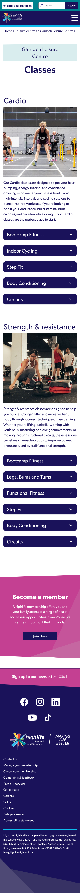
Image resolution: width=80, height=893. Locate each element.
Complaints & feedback (18, 777)
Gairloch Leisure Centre (56, 31)
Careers (8, 796)
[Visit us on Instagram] (40, 701)
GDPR (7, 802)
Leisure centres (26, 31)
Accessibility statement (18, 820)
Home (7, 31)
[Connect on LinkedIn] (55, 701)
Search (72, 5)
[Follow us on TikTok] (47, 717)
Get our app (11, 789)
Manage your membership (20, 765)
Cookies (8, 808)
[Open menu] (74, 18)
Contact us (10, 759)
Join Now (40, 636)
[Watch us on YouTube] (32, 717)
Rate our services (14, 783)
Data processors (13, 814)
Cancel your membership (19, 771)
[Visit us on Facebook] (24, 701)
